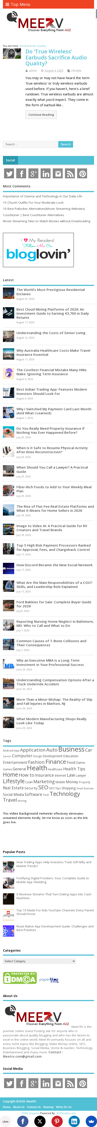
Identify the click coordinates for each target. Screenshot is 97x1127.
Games (7, 769)
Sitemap (48, 1107)
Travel (10, 800)
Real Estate (13, 787)
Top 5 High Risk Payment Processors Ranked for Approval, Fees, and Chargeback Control (53, 547)
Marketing (44, 782)
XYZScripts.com (66, 1113)
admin (33, 71)
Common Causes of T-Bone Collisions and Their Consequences (51, 643)
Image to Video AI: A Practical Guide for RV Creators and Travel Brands (51, 527)
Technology (65, 793)
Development (52, 756)
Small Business (84, 788)
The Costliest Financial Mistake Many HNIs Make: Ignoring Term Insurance (51, 372)
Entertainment (15, 762)
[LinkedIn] (74, 1121)
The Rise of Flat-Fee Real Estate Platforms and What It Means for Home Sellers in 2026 (55, 508)
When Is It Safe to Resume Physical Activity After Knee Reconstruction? (52, 450)
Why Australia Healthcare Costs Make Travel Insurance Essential (53, 352)
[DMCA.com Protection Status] (20, 984)
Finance (55, 761)
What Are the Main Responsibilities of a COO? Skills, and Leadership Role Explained (54, 584)
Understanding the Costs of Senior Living (50, 332)
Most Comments (16, 186)
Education (70, 756)
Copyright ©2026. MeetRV (19, 1101)
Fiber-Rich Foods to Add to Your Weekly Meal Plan (54, 489)
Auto (52, 749)
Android (8, 750)
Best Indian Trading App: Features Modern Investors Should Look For (51, 391)
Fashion (36, 762)
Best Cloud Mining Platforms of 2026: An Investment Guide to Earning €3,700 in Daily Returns (52, 313)
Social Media (13, 794)
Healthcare (55, 769)
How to (26, 775)
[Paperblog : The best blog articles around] (49, 984)
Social (10, 160)
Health (37, 767)
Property (84, 782)
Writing (22, 800)
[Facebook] (22, 1121)
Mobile (60, 782)
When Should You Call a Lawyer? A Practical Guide (52, 469)
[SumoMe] (91, 1121)
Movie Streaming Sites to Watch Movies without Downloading (46, 221)
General (19, 768)
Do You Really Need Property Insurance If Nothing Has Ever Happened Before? (50, 430)
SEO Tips (55, 788)
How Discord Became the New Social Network (54, 565)
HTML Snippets (30, 1113)
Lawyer (81, 775)
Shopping (69, 788)
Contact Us (34, 1107)
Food (71, 762)
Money (72, 781)
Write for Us (64, 1107)
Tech (46, 795)
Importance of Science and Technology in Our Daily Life (42, 196)
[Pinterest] (57, 1121)
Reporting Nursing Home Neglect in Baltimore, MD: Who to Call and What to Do (55, 623)
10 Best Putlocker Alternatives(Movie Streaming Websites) (44, 209)
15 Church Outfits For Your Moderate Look (33, 202)
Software (33, 794)
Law (71, 775)
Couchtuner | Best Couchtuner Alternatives (33, 215)
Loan (29, 782)
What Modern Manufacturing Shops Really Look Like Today (51, 721)
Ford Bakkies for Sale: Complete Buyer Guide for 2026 (53, 604)
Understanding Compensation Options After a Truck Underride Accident (55, 682)
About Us (19, 1107)
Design (37, 756)
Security (31, 788)
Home (10, 774)
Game (80, 762)
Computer (22, 755)
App (16, 750)
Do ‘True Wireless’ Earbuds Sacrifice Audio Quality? (56, 57)
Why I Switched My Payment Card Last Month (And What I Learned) (53, 411)
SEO (43, 787)
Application (33, 750)
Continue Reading (41, 114)
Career (7, 756)
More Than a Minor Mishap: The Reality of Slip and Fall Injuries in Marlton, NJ (54, 701)
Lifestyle (76, 71)
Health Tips (74, 768)
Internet (60, 775)
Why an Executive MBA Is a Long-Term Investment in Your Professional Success (50, 662)
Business (71, 749)
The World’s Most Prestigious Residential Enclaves (50, 291)
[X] (40, 1121)
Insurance (44, 775)
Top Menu (20, 4)
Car (88, 750)
